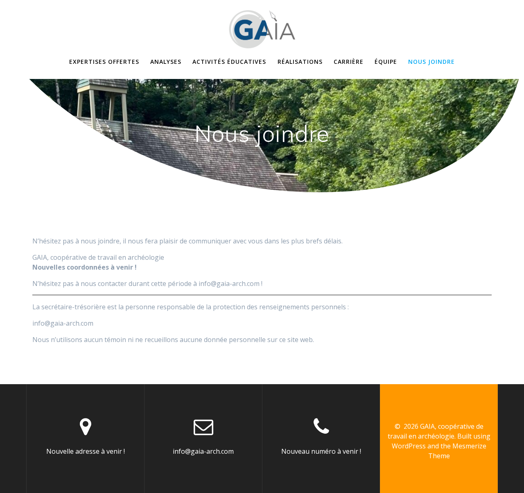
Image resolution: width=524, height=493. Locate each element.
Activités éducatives (229, 61)
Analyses (165, 61)
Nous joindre (431, 61)
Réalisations (300, 61)
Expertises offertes (104, 61)
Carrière (349, 61)
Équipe (386, 61)
